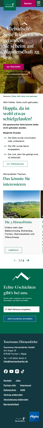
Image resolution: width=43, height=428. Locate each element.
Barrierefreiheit (11, 404)
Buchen (28, 3)
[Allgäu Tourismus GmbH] (34, 417)
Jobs (18, 380)
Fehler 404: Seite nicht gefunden (24, 96)
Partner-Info (10, 385)
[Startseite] (20, 419)
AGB (22, 390)
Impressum (25, 385)
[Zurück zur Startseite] (10, 5)
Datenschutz (10, 390)
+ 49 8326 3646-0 (16, 358)
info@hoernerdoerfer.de (16, 361)
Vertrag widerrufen (13, 394)
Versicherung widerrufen (16, 399)
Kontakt (7, 380)
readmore (13, 250)
